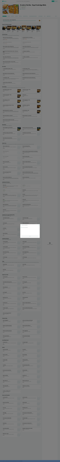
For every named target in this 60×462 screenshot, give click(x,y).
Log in (21, 227)
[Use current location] (38, 225)
